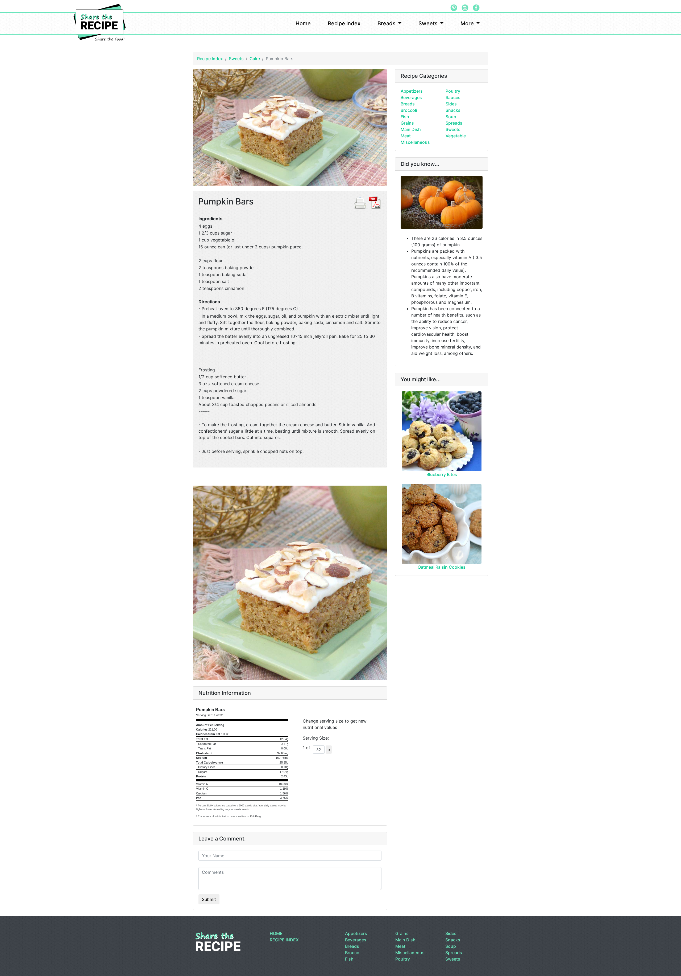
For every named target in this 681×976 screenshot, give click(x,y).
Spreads (454, 123)
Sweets (428, 23)
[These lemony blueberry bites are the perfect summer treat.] (442, 431)
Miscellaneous (415, 142)
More (467, 23)
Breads (387, 23)
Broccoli (409, 110)
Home (303, 23)
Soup (451, 116)
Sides (451, 103)
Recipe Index (344, 23)
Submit (209, 899)
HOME (276, 933)
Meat (406, 135)
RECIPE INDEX (284, 939)
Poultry (453, 91)
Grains (407, 123)
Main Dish (411, 129)
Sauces (453, 97)
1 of (308, 747)
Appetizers (412, 91)
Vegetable (456, 135)
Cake (255, 58)
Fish (405, 116)
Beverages (411, 97)
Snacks (453, 110)
